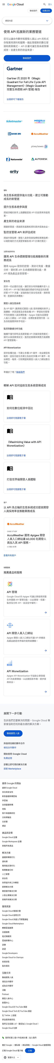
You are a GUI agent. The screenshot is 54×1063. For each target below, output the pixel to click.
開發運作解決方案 (9, 891)
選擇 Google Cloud (9, 788)
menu (3, 4)
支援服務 (5, 932)
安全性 (5, 878)
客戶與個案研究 (8, 813)
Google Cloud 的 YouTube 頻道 (14, 1007)
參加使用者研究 (8, 1020)
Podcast (5, 994)
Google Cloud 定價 (9, 837)
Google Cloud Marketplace (13, 924)
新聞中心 (5, 1003)
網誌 (4, 826)
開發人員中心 (7, 998)
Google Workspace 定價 (11, 841)
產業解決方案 (7, 887)
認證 (4, 949)
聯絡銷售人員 (7, 977)
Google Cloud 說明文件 (11, 915)
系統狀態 (5, 962)
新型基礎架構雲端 (9, 796)
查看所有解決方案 (9, 899)
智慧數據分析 (7, 870)
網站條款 (26, 1045)
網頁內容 (9, 21)
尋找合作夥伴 (10, 747)
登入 (50, 4)
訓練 (4, 945)
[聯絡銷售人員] (13, 733)
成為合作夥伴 (7, 986)
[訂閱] (30, 1050)
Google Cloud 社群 (9, 1028)
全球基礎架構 (7, 805)
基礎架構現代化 (8, 857)
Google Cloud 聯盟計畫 (11, 911)
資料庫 (5, 861)
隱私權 (17, 1045)
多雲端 (5, 800)
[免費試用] (46, 11)
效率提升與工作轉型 (10, 883)
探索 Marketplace (12, 768)
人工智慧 (5, 874)
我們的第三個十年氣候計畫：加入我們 (20, 1038)
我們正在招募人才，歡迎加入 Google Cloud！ (20, 1024)
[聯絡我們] (27, 58)
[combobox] (11, 1057)
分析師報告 (6, 817)
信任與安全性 (7, 792)
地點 (4, 809)
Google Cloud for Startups (12, 957)
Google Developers (10, 953)
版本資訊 (5, 966)
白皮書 (5, 822)
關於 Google (7, 1045)
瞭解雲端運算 (7, 928)
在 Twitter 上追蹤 (9, 1015)
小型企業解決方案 (9, 895)
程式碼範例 (6, 936)
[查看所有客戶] (10, 555)
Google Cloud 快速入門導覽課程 (15, 919)
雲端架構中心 (7, 940)
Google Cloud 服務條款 (41, 1045)
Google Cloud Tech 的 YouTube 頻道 (17, 1011)
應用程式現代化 (8, 866)
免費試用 (8, 758)
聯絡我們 (20, 372)
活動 (4, 990)
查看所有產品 (7, 846)
